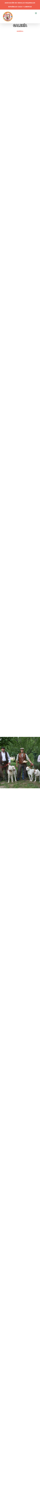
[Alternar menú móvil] (36, 13)
